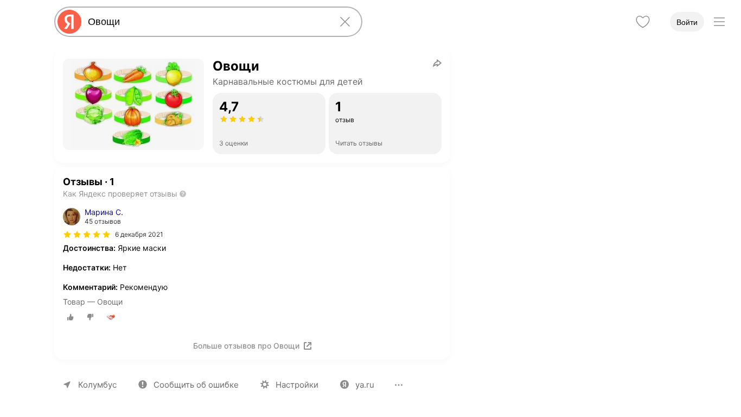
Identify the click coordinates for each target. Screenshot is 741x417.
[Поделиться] (437, 63)
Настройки (297, 385)
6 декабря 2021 (139, 234)
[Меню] (719, 22)
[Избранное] (643, 22)
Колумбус (97, 385)
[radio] (70, 317)
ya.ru (364, 385)
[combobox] (206, 22)
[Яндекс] (69, 22)
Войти (687, 22)
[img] (87, 234)
